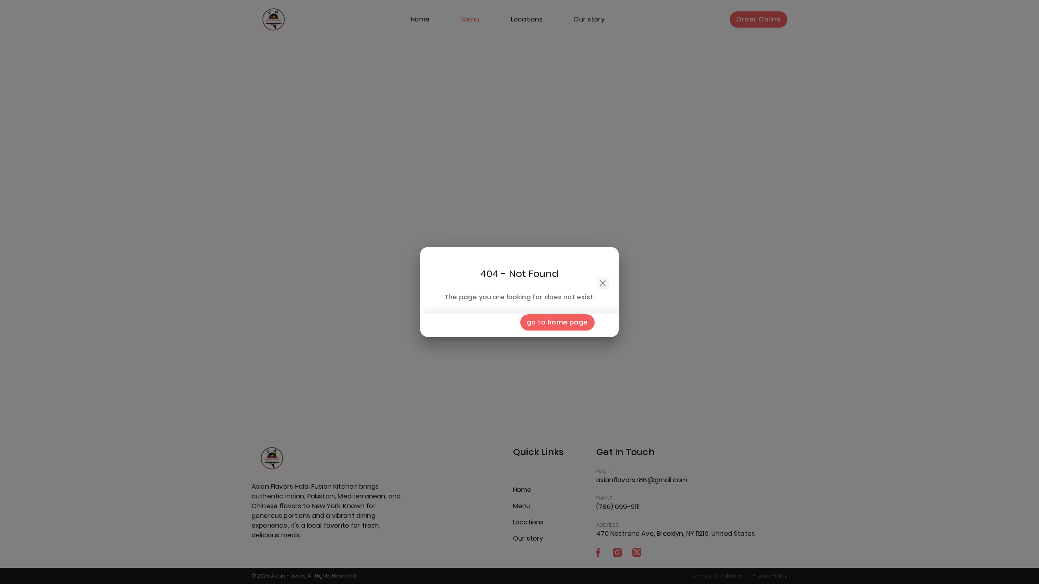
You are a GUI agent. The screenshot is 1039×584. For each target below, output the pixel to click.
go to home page (557, 322)
